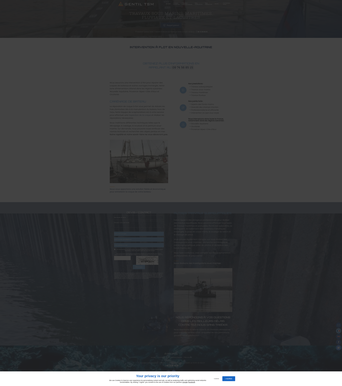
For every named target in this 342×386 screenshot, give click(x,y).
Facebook (191, 382)
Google (185, 382)
